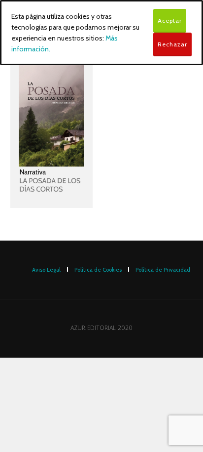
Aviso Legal (46, 269)
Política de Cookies (98, 269)
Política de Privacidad (162, 269)
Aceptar (170, 20)
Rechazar (172, 44)
